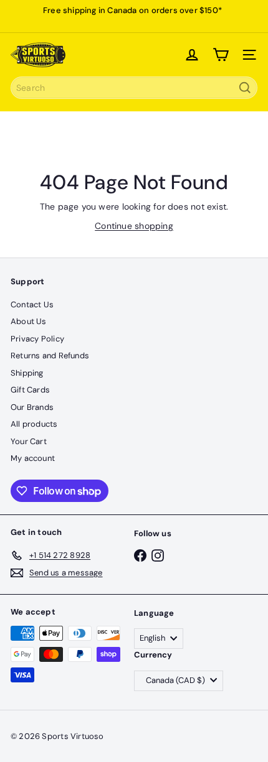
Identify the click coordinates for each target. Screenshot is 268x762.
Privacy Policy (37, 338)
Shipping (27, 373)
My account (33, 458)
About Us (29, 321)
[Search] (244, 88)
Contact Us (32, 304)
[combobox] (134, 88)
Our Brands (32, 407)
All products (34, 424)
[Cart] (220, 55)
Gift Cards (30, 389)
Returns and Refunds (50, 355)
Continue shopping (134, 225)
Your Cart (29, 441)
